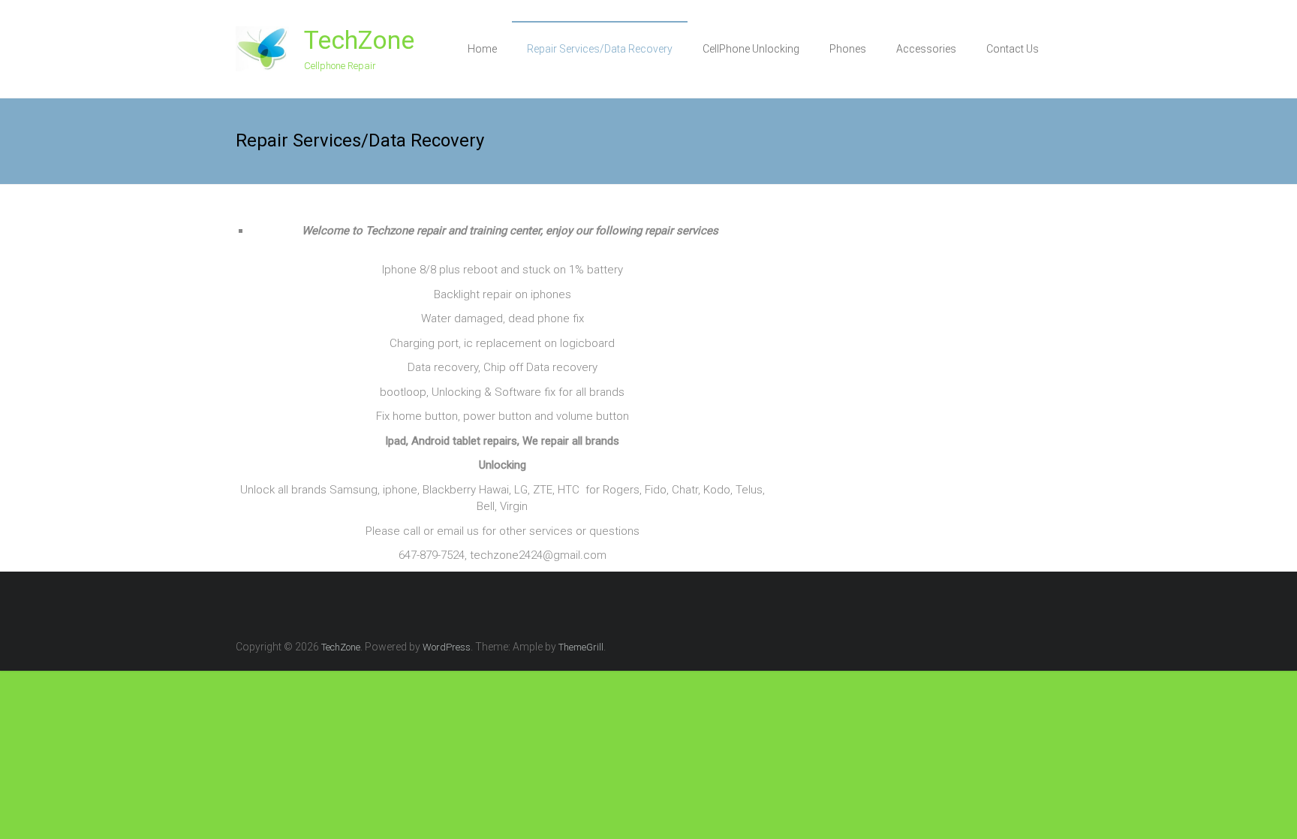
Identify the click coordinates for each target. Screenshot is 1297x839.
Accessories (926, 49)
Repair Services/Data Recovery (600, 49)
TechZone (359, 40)
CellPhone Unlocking (751, 49)
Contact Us (1012, 49)
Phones (847, 49)
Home (482, 49)
